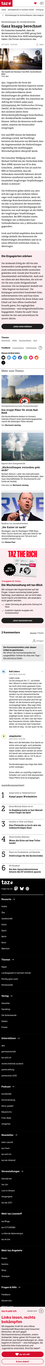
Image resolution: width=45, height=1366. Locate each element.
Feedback (5, 1294)
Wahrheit (5, 948)
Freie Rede (6, 1118)
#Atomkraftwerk (25, 340)
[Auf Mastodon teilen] (9, 357)
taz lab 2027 (6, 1202)
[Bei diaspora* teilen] (31, 357)
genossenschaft (8, 1051)
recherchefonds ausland (12, 1064)
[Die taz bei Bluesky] (22, 890)
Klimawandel (7, 985)
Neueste (33, 633)
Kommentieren (18, 348)
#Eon (35, 340)
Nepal (4, 967)
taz (7, 882)
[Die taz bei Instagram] (27, 890)
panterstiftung (7, 1069)
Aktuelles (5, 1003)
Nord (3, 942)
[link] (4, 10)
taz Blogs (5, 1221)
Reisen (4, 1258)
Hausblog (5, 1009)
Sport (3, 930)
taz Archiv (5, 1239)
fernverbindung (8, 1100)
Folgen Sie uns (6, 889)
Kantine (4, 1264)
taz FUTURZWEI (8, 1227)
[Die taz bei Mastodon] (16, 890)
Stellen (4, 1021)
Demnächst (6, 1179)
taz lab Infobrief (8, 1160)
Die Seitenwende (8, 1015)
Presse (4, 1027)
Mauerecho (6, 1112)
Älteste (41, 633)
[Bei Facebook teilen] (20, 357)
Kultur (4, 924)
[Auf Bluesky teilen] (14, 357)
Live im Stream (8, 1191)
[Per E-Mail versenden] (3, 357)
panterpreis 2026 (9, 1075)
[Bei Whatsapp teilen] (25, 357)
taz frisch (5, 1148)
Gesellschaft (6, 918)
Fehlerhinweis (31, 348)
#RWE (14, 340)
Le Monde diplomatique (12, 1233)
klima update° (7, 1106)
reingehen (5, 1124)
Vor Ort (4, 1184)
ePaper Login (7, 1306)
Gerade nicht (32, 1311)
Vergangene (6, 1196)
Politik (4, 906)
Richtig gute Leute (9, 979)
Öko (3, 912)
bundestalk (6, 1094)
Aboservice (6, 1300)
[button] (42, 3)
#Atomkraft (5, 340)
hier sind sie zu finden (12, 658)
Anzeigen (5, 1276)
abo (3, 1045)
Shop (3, 1270)
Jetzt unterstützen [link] (22, 326)
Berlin (4, 936)
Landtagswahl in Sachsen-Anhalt (16, 973)
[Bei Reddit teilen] (36, 357)
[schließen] (41, 1311)
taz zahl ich (6, 1057)
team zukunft (7, 1142)
